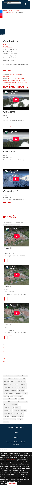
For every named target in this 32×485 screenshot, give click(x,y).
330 (4, 361)
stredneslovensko (9, 413)
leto (20, 80)
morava (7, 399)
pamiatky (15, 402)
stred (25, 82)
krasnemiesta (11, 80)
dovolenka (11, 78)
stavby (23, 410)
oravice (9, 82)
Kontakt (16, 437)
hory (19, 78)
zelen (9, 85)
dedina (22, 379)
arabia (6, 376)
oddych (24, 80)
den (6, 381)
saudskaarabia (9, 407)
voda (6, 416)
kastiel (21, 390)
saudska (14, 404)
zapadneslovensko (10, 419)
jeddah (14, 390)
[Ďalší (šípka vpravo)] (2, 451)
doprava (21, 381)
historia (23, 384)
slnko (17, 407)
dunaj (15, 384)
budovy (24, 376)
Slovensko (12, 10)
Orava (5, 82)
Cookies (16, 432)
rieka (6, 404)
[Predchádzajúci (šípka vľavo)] (0, 451)
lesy (17, 80)
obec (21, 399)
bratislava (15, 376)
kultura (18, 393)
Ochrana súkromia (11, 460)
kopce (23, 78)
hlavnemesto (8, 387)
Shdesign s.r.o (10, 442)
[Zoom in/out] (0, 449)
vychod (13, 416)
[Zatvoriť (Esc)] (6, 449)
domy (13, 381)
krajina (5, 80)
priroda (14, 82)
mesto (20, 396)
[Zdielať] (4, 449)
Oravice (12, 12)
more (14, 399)
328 (4, 356)
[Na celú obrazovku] (2, 449)
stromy (5, 85)
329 (4, 359)
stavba (16, 410)
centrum (7, 379)
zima (6, 422)
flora (16, 78)
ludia (12, 396)
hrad (24, 387)
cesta (15, 379)
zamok (20, 416)
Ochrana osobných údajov (16, 427)
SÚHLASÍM (12, 483)
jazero (6, 390)
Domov (5, 10)
